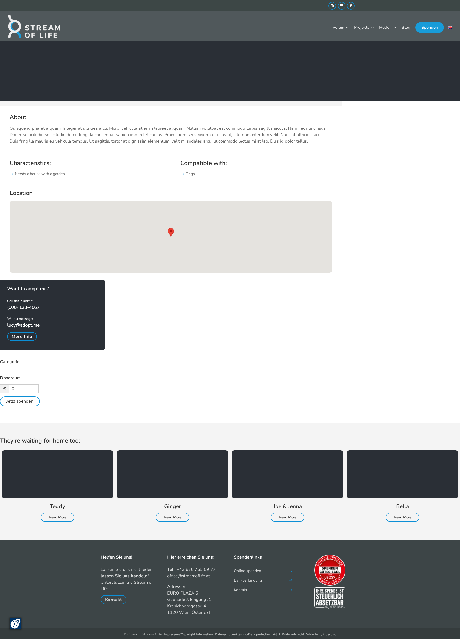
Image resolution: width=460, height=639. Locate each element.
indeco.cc (329, 634)
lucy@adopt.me (23, 325)
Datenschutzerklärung (231, 634)
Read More (57, 517)
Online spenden (247, 570)
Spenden (429, 27)
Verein (338, 28)
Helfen (385, 28)
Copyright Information (197, 634)
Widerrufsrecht (293, 634)
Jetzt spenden (19, 401)
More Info (22, 336)
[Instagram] (332, 6)
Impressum (172, 634)
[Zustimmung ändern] (15, 623)
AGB (276, 634)
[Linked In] (341, 6)
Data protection (259, 634)
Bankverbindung (248, 580)
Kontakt (113, 599)
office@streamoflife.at (188, 576)
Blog (406, 28)
